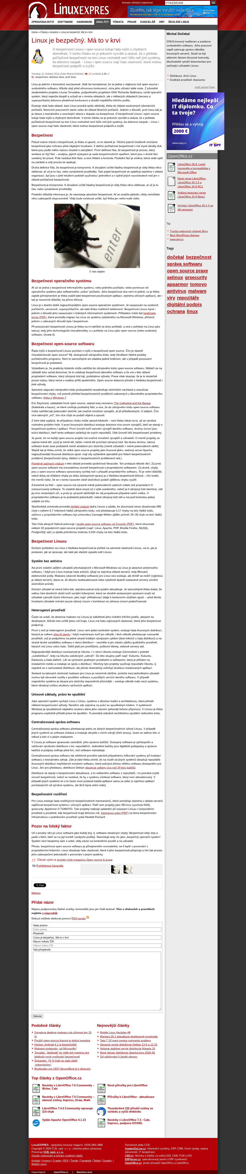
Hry (162, 21)
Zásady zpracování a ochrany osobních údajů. (57, 1155)
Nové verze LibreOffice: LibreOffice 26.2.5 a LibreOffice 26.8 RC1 (192, 182)
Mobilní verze (39, 1164)
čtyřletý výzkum (80, 506)
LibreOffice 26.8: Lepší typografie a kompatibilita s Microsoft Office (194, 168)
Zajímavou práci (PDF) (115, 812)
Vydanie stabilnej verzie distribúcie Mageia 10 (127, 1048)
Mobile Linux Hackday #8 (115, 1032)
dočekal (53, 77)
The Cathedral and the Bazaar (132, 403)
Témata (118, 21)
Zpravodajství (43, 21)
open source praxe (187, 270)
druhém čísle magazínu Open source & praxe (84, 859)
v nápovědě (49, 913)
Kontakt (36, 1160)
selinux (175, 277)
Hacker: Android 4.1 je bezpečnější (55, 1044)
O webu (57, 1160)
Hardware (84, 21)
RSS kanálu (78, 918)
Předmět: (38, 933)
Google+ (107, 1160)
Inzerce (46, 1160)
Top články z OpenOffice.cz (57, 1078)
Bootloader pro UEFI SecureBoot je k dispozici (62, 1068)
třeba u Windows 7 (54, 397)
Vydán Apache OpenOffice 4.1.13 (64, 1119)
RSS (65, 1160)
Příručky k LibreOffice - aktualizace (130, 1096)
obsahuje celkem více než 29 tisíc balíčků (110, 767)
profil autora (201, 87)
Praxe (131, 21)
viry (171, 297)
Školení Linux (178, 21)
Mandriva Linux (84, 1172)
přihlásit (136, 2)
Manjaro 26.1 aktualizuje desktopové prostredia (129, 1036)
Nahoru (36, 892)
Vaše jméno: (40, 925)
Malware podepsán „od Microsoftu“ (55, 1048)
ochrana (176, 311)
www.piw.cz (177, 239)
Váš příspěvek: (42, 949)
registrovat (147, 2)
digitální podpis (184, 304)
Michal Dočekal (75, 74)
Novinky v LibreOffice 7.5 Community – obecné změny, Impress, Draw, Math (68, 1098)
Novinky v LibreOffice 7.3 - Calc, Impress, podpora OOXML (128, 1121)
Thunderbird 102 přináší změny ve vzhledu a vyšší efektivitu (130, 1110)
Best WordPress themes (184, 235)
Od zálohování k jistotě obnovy (118, 1056)
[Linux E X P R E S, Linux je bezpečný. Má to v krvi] (69, 9)
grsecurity (196, 277)
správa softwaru (184, 264)
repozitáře (188, 297)
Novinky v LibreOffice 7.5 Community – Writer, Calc (68, 1087)
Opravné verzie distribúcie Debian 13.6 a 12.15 (128, 1044)
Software (65, 21)
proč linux (70, 77)
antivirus (176, 291)
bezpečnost (41, 77)
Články (44, 32)
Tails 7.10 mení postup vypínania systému (125, 1040)
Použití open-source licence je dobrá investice (62, 1040)
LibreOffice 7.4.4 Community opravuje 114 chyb (67, 1110)
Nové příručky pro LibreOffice (127, 1085)
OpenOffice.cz (180, 156)
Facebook (85, 1160)
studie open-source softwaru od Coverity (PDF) (105, 524)
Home (35, 32)
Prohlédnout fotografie (49, 865)
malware (197, 291)
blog (212, 87)
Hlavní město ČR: (43, 941)
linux (61, 77)
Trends (74, 1160)
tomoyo (198, 284)
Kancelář (147, 21)
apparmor (177, 284)
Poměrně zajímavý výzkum (48, 463)
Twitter (97, 1160)
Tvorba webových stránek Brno (189, 231)
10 (90, 74)
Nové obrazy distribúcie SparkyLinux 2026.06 (127, 1052)
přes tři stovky (61, 634)
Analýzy (102, 21)
